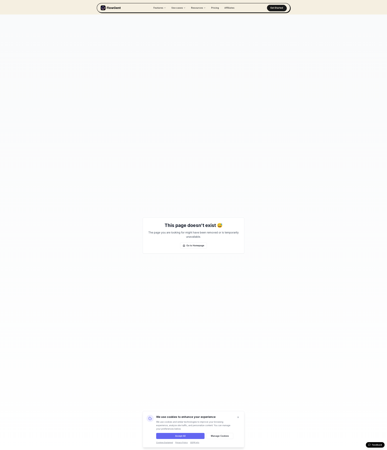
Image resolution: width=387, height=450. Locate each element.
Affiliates (229, 7)
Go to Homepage (195, 245)
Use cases (177, 7)
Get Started (276, 7)
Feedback (377, 445)
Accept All (180, 436)
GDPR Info (194, 442)
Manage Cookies (220, 436)
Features (158, 7)
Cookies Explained (164, 442)
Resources (197, 7)
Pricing (215, 7)
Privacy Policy (181, 442)
